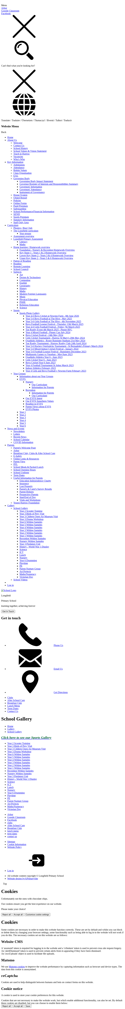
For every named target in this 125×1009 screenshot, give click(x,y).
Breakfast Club (14, 703)
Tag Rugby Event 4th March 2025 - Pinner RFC (49, 329)
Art (21, 274)
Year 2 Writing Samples (31, 533)
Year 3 (23, 417)
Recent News (19, 437)
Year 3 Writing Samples (31, 530)
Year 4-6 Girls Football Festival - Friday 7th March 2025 (53, 327)
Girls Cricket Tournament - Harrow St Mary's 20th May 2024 (55, 338)
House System (20, 195)
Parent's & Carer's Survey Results (36, 489)
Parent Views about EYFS (38, 406)
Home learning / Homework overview (31, 247)
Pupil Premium (20, 206)
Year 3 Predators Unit (30, 544)
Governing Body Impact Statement (36, 181)
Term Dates (19, 475)
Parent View (19, 461)
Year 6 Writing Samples (31, 522)
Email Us (58, 669)
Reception (30, 390)
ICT (21, 552)
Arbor (4, 8)
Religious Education (29, 305)
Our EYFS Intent (34, 398)
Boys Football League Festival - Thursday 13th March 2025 (54, 324)
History (23, 288)
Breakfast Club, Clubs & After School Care (34, 453)
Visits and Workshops (30, 500)
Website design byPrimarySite (22, 878)
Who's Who (19, 159)
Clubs (10, 697)
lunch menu (13, 831)
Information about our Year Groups (36, 376)
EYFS (23, 379)
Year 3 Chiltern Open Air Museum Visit (39, 516)
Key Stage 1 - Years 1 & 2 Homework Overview (43, 252)
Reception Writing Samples (33, 538)
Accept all (18, 914)
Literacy (23, 241)
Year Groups (19, 373)
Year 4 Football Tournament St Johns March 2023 (50, 365)
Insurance (24, 483)
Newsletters (19, 431)
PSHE (23, 302)
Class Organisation (22, 173)
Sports (16, 310)
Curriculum (12, 225)
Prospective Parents (29, 494)
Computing (25, 280)
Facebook (6, 13)
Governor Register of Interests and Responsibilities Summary (49, 184)
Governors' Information (31, 186)
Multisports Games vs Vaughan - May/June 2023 (49, 354)
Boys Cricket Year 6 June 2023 (40, 362)
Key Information (15, 162)
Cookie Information (16, 844)
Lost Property (26, 486)
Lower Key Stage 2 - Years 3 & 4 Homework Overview (46, 255)
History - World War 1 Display (34, 546)
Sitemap (11, 841)
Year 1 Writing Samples (31, 535)
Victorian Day (26, 577)
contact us (12, 836)
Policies (17, 200)
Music (22, 296)
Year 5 (23, 423)
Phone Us (58, 645)
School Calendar (21, 439)
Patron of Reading (22, 261)
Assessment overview (23, 236)
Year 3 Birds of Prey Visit (32, 513)
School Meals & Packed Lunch (28, 467)
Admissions (19, 164)
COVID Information (23, 442)
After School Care (16, 700)
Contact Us (18, 145)
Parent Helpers (27, 491)
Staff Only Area (21, 222)
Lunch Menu (13, 705)
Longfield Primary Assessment (28, 239)
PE (21, 566)
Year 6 (23, 426)
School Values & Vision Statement (29, 151)
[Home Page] (8, 590)
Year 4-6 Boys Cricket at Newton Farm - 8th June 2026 (52, 316)
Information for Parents (43, 387)
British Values (20, 170)
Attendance (18, 167)
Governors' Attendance (31, 189)
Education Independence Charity (35, 480)
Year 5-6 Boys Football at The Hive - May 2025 (49, 318)
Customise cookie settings (37, 914)
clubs (9, 822)
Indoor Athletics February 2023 (41, 368)
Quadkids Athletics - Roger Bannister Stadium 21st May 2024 (55, 340)
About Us (12, 140)
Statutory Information (23, 219)
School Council (20, 269)
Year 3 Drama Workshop (31, 519)
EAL (15, 175)
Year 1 (23, 412)
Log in (10, 585)
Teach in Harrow (21, 153)
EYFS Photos (32, 409)
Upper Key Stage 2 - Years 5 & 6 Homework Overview (46, 258)
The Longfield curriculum (25, 230)
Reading (17, 263)
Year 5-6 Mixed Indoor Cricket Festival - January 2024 (52, 349)
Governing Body (21, 178)
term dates (12, 833)
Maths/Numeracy (28, 574)
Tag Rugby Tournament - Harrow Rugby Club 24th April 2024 (56, 343)
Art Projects (25, 571)
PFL (15, 464)
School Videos (20, 579)
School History (20, 148)
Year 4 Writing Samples (31, 527)
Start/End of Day (28, 497)
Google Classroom (10, 10)
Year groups (25, 233)
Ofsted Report (20, 197)
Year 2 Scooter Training (31, 511)
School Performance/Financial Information (33, 211)
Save (28, 1006)
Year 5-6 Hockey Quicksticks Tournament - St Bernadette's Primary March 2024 (64, 346)
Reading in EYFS (34, 404)
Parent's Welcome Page (24, 447)
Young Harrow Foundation (26, 502)
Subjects (17, 272)
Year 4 (23, 420)
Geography (25, 285)
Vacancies (18, 156)
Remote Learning (21, 266)
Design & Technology (30, 277)
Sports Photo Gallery (30, 313)
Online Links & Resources (26, 458)
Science (23, 307)
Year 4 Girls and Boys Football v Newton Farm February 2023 (56, 371)
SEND (16, 214)
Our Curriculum (39, 384)
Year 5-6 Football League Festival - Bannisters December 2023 (56, 351)
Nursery (29, 382)
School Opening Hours (24, 469)
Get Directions (61, 692)
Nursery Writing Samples (32, 541)
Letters (16, 434)
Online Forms (20, 203)
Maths (22, 244)
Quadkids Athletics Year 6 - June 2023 (44, 357)
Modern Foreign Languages (33, 294)
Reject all (6, 914)
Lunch (23, 555)
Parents (10, 445)
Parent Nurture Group (30, 568)
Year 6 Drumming (28, 560)
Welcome (17, 143)
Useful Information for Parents (28, 478)
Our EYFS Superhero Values (40, 401)
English (23, 283)
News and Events (15, 428)
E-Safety (17, 456)
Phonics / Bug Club (22, 228)
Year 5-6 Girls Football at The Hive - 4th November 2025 (53, 321)
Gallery (10, 505)
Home (10, 137)
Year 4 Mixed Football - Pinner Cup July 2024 (48, 332)
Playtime (24, 563)
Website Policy (14, 847)
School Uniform (21, 472)
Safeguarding (19, 208)
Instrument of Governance (32, 192)
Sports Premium (21, 217)
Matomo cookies (17, 966)
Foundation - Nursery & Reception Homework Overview (47, 250)
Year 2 (23, 415)
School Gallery (20, 508)
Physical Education (29, 299)
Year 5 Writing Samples (31, 524)
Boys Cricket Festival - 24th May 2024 (44, 335)
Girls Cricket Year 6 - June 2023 (41, 360)
